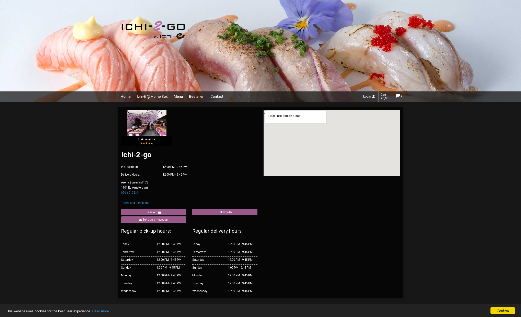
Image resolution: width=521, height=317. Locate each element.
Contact (216, 96)
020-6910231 (129, 192)
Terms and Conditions (135, 202)
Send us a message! (155, 219)
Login (367, 96)
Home (126, 96)
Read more (100, 310)
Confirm (503, 310)
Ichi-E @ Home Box (152, 96)
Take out (152, 212)
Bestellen (196, 96)
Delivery (223, 212)
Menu (178, 96)
